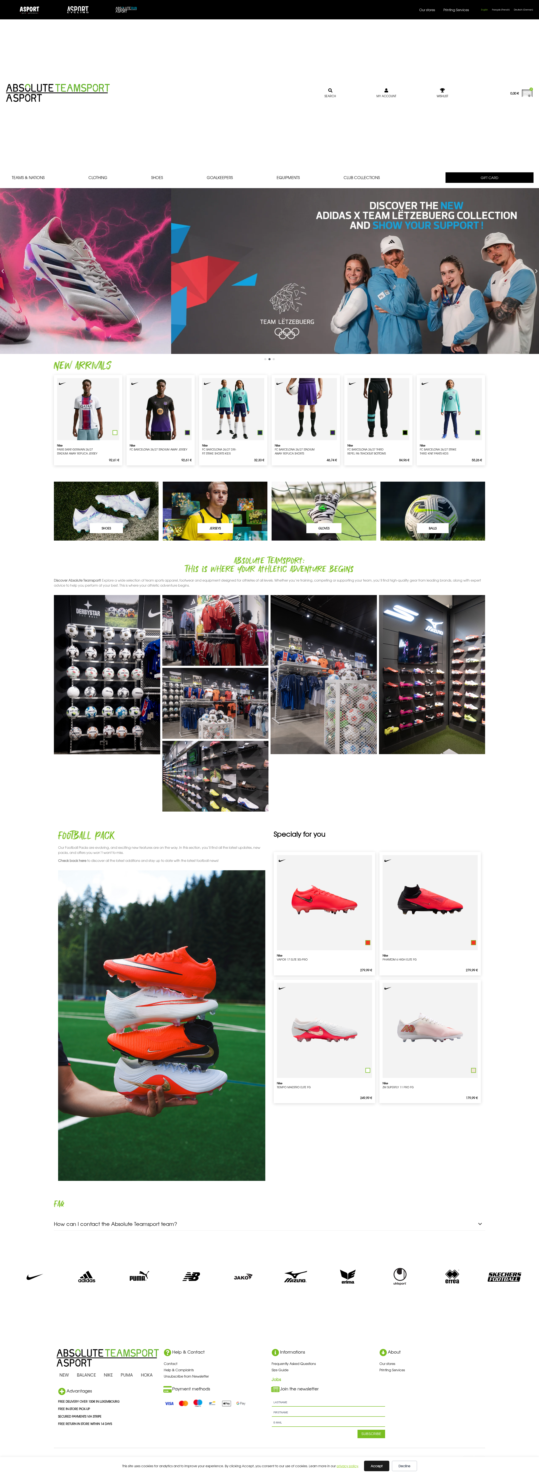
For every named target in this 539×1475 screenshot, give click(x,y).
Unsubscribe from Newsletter (186, 1376)
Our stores (427, 9)
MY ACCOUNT (386, 96)
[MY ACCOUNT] (386, 90)
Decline (404, 1466)
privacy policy (347, 1466)
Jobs (276, 1379)
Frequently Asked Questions (294, 1363)
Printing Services (456, 9)
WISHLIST (442, 96)
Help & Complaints (179, 1369)
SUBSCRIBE (371, 1434)
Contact (170, 1363)
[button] (2, 271)
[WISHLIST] (442, 90)
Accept (377, 1466)
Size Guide (280, 1369)
